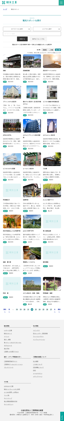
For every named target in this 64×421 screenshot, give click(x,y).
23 (36, 309)
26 (47, 309)
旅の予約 (6, 348)
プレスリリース (8, 367)
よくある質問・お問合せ (11, 392)
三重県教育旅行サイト (10, 361)
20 (24, 309)
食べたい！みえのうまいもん (12, 342)
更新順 (45, 50)
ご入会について (37, 364)
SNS (34, 370)
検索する (22, 39)
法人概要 (35, 361)
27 (51, 309)
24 (39, 309)
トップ (5, 9)
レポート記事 (8, 330)
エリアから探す (47, 29)
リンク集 (6, 395)
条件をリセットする (38, 39)
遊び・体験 (7, 339)
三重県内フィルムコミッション (13, 364)
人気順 (51, 50)
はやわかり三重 (8, 386)
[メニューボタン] (61, 2)
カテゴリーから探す (17, 29)
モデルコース (8, 345)
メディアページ (37, 376)
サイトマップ (8, 398)
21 (28, 309)
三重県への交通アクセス (11, 351)
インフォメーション (39, 339)
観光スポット (8, 333)
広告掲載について (38, 367)
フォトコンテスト (38, 336)
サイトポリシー (8, 404)
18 (17, 309)
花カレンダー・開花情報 (40, 333)
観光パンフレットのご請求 (12, 389)
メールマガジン (37, 373)
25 (43, 309)
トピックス (36, 330)
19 (20, 309)
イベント (6, 336)
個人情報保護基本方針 (10, 401)
